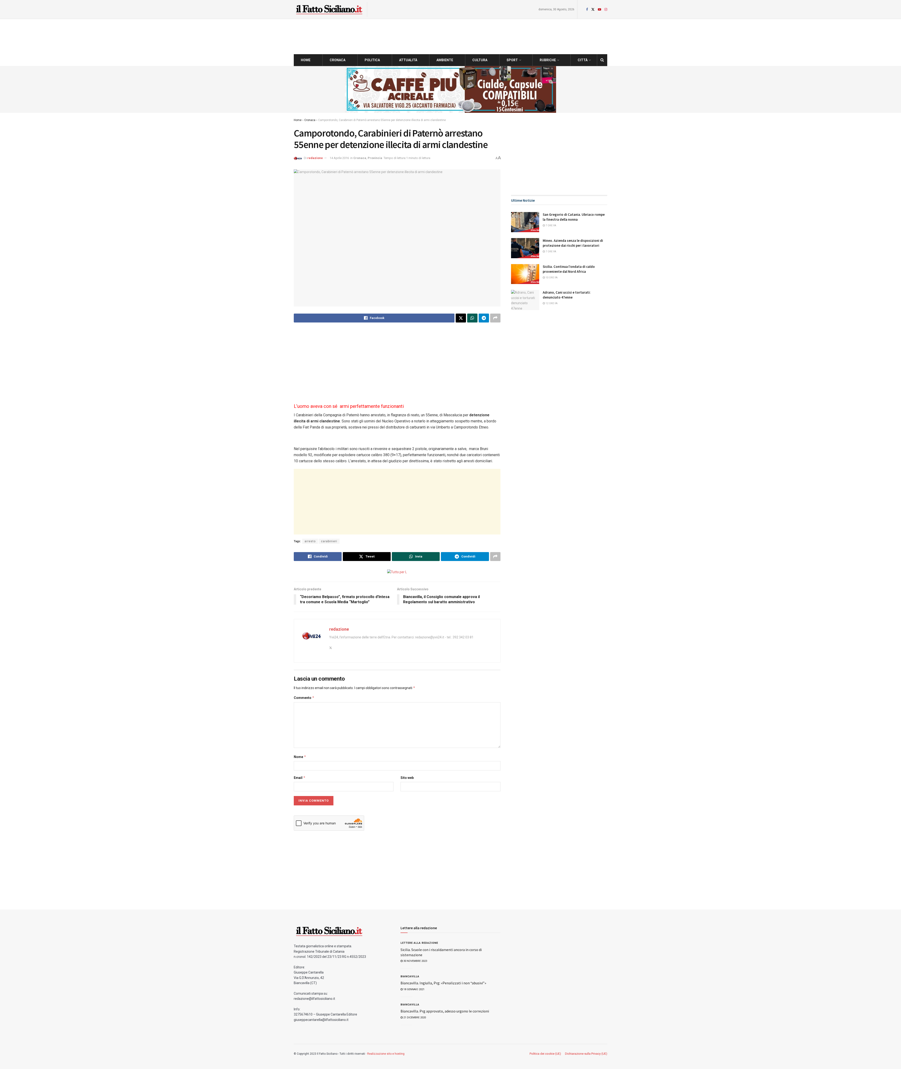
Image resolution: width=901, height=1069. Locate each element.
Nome (300, 756)
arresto (310, 541)
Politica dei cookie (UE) (545, 1053)
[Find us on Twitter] (593, 9)
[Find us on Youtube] (599, 9)
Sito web (407, 778)
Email (299, 777)
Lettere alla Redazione (419, 942)
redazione (315, 158)
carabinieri (329, 541)
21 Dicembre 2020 (414, 1017)
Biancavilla (410, 976)
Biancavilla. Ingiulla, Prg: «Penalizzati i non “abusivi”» (443, 983)
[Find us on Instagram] (605, 9)
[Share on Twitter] (461, 318)
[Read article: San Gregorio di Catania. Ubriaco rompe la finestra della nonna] (525, 222)
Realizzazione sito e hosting (386, 1053)
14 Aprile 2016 (339, 158)
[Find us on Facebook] (587, 9)
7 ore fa (550, 225)
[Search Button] (602, 60)
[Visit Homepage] (329, 9)
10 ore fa (551, 277)
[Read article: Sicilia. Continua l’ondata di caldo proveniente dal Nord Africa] (525, 274)
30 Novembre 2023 (415, 961)
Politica (372, 60)
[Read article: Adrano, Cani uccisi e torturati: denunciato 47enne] (525, 300)
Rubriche (548, 60)
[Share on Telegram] (484, 318)
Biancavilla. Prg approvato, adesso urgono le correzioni (445, 1011)
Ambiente (444, 60)
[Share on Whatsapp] (472, 318)
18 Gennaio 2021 (413, 989)
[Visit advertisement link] (450, 89)
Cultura (479, 60)
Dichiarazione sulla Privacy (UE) (586, 1053)
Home (305, 60)
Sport (512, 60)
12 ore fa (551, 303)
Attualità (408, 60)
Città (583, 60)
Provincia (375, 158)
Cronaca (337, 60)
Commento (304, 697)
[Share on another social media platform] (495, 318)
